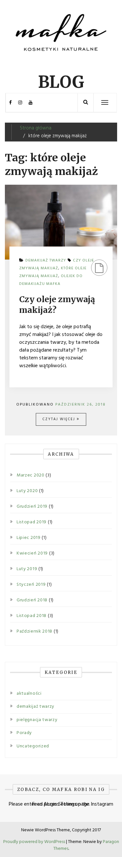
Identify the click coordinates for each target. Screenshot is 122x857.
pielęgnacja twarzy (37, 720)
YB (30, 102)
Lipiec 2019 (29, 538)
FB (10, 102)
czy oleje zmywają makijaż (56, 264)
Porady (24, 733)
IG (20, 102)
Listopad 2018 (32, 616)
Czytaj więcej (60, 419)
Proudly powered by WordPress (34, 842)
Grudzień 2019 (32, 506)
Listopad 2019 (32, 522)
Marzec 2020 (31, 475)
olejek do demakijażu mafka (51, 280)
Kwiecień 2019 (32, 553)
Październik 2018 (34, 631)
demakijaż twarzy (35, 706)
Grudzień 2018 (32, 600)
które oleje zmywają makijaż (53, 272)
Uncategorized (33, 746)
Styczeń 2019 (31, 585)
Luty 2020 (27, 491)
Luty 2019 (27, 569)
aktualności (29, 693)
